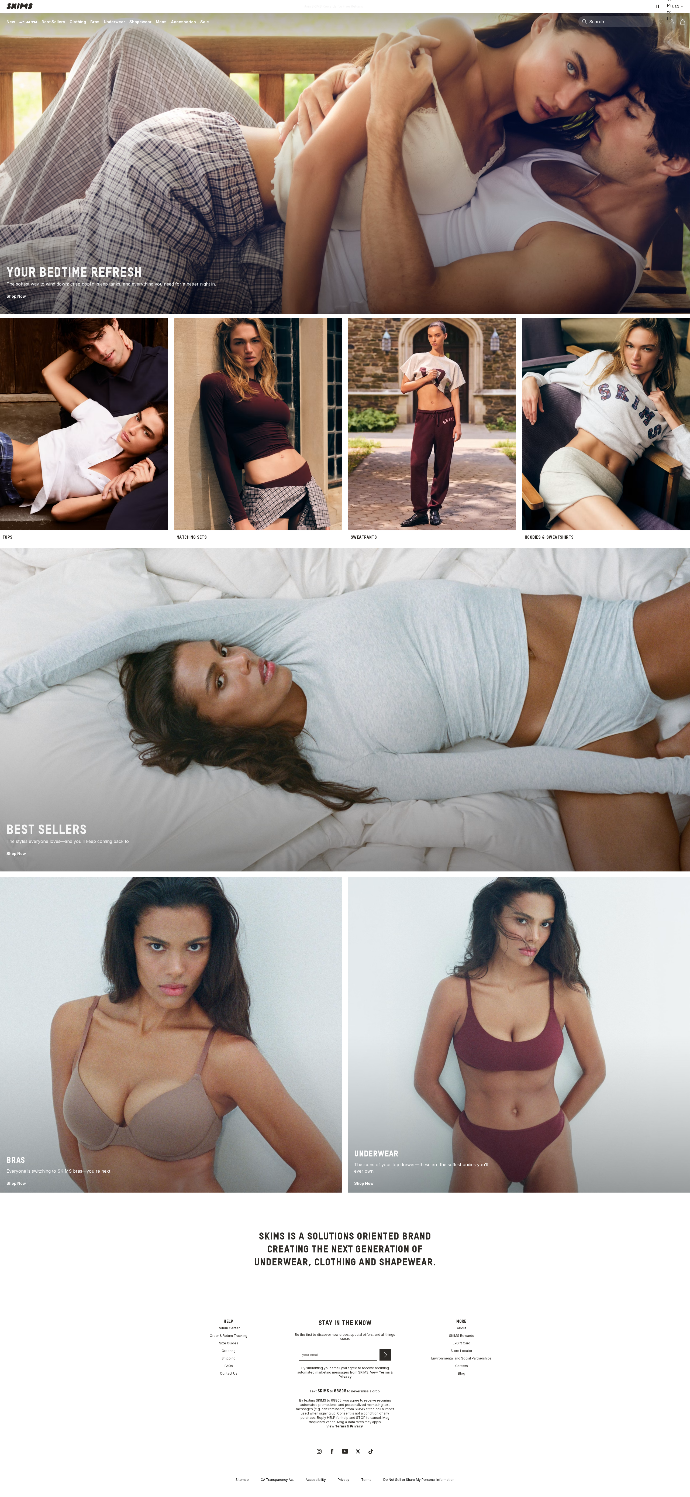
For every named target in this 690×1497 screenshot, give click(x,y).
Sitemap (242, 1480)
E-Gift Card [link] (461, 1343)
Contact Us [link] (228, 1373)
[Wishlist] (661, 21)
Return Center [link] (229, 1328)
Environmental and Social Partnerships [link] (461, 1358)
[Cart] (682, 21)
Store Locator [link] (461, 1351)
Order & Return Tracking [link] (228, 1336)
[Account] (671, 21)
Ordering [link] (229, 1351)
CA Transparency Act (277, 1480)
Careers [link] (461, 1366)
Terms (366, 1480)
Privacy (343, 1480)
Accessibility (316, 1480)
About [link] (461, 1328)
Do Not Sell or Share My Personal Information (418, 1480)
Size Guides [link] (228, 1343)
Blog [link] (461, 1373)
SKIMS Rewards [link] (461, 1336)
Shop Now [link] (16, 296)
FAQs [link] (229, 1366)
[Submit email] (385, 1355)
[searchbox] (620, 21)
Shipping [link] (229, 1358)
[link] (345, 163)
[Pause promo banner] (657, 6)
